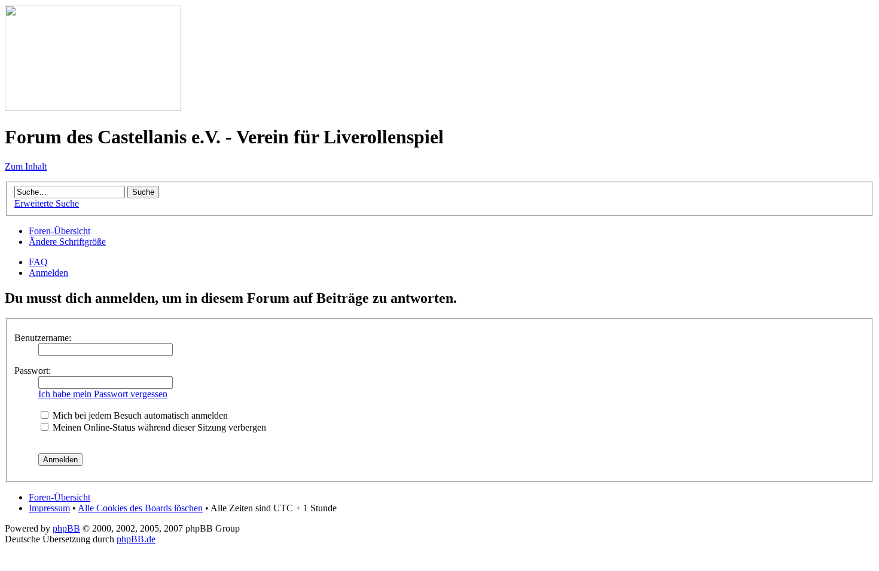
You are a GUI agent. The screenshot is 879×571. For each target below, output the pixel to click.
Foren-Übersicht (59, 231)
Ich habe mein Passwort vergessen (102, 394)
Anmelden (48, 273)
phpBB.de (136, 539)
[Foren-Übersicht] (93, 108)
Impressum (49, 508)
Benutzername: (42, 338)
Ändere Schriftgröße (67, 242)
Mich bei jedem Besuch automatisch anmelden (139, 415)
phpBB (66, 528)
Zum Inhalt (26, 166)
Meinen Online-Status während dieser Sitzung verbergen (158, 427)
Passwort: (32, 371)
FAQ (38, 262)
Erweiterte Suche (46, 203)
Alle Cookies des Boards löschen (140, 508)
